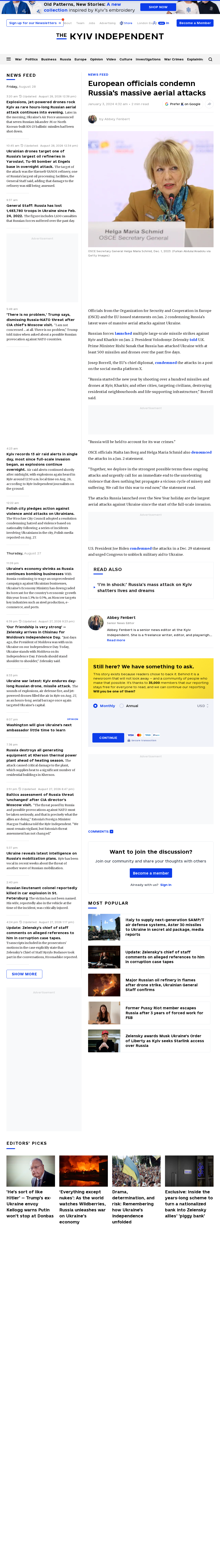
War (18, 59)
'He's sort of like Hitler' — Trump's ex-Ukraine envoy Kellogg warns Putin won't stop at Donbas (30, 1203)
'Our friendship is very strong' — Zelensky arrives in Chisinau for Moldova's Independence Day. (36, 632)
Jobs (92, 23)
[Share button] (209, 104)
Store (128, 23)
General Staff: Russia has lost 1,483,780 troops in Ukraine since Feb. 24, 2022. (41, 211)
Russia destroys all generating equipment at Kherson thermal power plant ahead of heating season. (41, 755)
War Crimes (174, 59)
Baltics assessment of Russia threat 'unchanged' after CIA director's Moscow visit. (40, 800)
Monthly (107, 706)
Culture (125, 59)
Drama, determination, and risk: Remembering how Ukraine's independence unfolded (133, 1206)
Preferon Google (185, 104)
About (67, 23)
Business (49, 59)
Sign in (165, 885)
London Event (147, 23)
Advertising (107, 23)
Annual (132, 706)
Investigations (148, 59)
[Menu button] (8, 59)
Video (111, 59)
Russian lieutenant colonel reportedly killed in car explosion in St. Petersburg (41, 893)
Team (80, 23)
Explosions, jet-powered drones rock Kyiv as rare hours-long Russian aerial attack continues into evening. (41, 107)
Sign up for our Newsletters (35, 23)
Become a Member (195, 23)
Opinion (96, 59)
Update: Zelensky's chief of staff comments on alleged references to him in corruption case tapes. (40, 933)
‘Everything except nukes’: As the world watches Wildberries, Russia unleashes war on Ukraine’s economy (82, 1206)
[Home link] (110, 36)
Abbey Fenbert (117, 119)
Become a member (151, 873)
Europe (81, 59)
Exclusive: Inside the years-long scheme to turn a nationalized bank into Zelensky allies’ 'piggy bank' (189, 1203)
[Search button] (210, 59)
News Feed (98, 74)
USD (201, 706)
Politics (31, 59)
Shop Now (158, 7)
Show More (24, 974)
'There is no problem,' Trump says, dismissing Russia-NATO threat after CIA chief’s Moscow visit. (40, 320)
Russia (65, 59)
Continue (108, 738)
